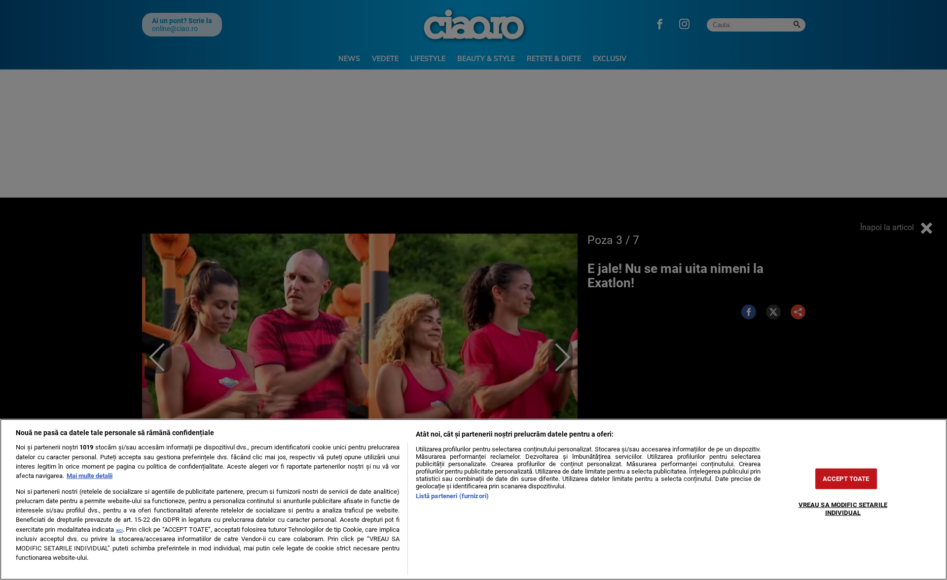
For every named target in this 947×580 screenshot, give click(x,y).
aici (119, 530)
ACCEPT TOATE (846, 478)
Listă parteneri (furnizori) (452, 496)
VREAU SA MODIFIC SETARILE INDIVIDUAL (843, 508)
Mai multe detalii (89, 475)
